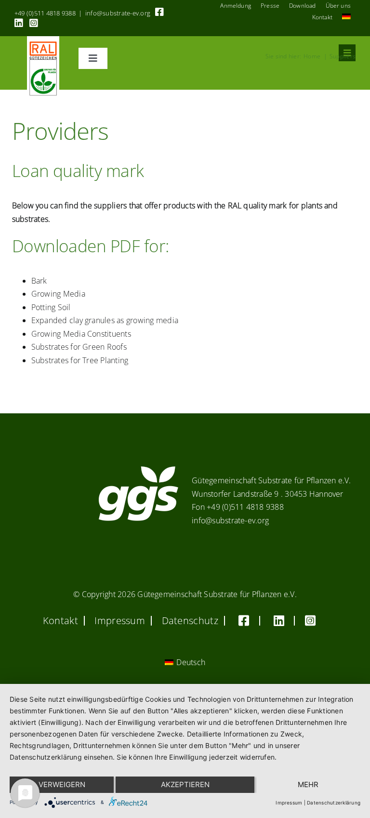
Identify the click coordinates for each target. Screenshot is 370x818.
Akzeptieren (185, 784)
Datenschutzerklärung (333, 802)
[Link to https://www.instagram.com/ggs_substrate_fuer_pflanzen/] (33, 23)
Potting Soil (51, 307)
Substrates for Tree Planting (80, 360)
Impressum (289, 802)
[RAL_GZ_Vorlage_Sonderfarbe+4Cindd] (43, 40)
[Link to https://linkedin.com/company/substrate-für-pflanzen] (18, 23)
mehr (308, 784)
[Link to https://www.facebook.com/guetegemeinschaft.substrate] (159, 12)
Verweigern (62, 784)
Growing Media (58, 293)
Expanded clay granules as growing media (104, 320)
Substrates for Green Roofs (79, 346)
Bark (39, 280)
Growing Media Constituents (81, 333)
